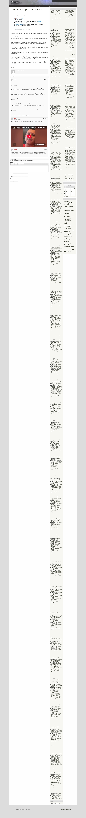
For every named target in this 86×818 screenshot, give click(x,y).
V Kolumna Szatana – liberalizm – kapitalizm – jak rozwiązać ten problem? (70, 96)
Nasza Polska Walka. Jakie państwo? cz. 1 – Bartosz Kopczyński (69, 80)
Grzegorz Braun (67, 215)
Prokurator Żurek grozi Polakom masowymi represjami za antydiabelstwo (70, 17)
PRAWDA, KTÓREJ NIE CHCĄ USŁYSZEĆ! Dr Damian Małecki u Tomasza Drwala (70, 11)
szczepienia (70, 243)
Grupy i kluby (40, 6)
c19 (68, 204)
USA (72, 250)
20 (66, 193)
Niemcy (65, 226)
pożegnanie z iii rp (68, 236)
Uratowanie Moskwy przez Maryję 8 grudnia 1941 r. (56, 234)
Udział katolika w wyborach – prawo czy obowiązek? (56, 11)
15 (69, 191)
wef (65, 251)
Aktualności (28, 12)
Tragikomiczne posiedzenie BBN (26, 9)
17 (72, 191)
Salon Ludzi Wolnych (67, 240)
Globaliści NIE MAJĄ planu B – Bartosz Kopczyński (55, 727)
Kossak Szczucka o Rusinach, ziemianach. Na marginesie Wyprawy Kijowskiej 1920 (69, 160)
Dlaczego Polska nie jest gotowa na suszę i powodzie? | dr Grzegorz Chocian (70, 91)
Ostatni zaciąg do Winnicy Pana (70, 128)
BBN (13, 67)
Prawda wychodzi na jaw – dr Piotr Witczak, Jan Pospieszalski (56, 326)
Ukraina (70, 248)
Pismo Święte (68, 233)
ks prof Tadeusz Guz (67, 219)
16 (71, 191)
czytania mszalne (69, 210)
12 (64, 191)
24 (72, 193)
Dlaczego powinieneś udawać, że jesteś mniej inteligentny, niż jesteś (70, 61)
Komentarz (11, 162)
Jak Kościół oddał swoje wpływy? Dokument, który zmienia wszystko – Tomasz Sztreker (70, 144)
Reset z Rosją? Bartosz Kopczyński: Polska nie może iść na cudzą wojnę (70, 157)
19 (64, 193)
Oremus (73, 230)
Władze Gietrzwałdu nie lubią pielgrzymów (55, 691)
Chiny (71, 204)
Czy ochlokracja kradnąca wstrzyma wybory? (56, 719)
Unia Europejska (67, 250)
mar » (67, 196)
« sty (64, 196)
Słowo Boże (67, 245)
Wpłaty (50, 6)
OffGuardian (67, 230)
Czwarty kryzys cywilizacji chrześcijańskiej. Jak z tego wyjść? (69, 77)
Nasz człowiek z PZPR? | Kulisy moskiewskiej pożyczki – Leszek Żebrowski (70, 55)
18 (74, 191)
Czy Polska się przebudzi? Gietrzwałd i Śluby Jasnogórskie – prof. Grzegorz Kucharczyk (70, 36)
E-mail (11, 176)
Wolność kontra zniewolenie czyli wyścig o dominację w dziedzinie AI (70, 124)
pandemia (66, 231)
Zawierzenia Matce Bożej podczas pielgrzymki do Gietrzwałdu (69, 172)
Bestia (65, 204)
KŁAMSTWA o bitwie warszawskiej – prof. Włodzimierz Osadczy (70, 132)
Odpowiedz (45, 79)
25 (74, 193)
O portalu (45, 6)
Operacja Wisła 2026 (68, 84)
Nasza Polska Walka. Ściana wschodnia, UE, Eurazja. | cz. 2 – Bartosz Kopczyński (70, 46)
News (28, 6)
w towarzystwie (67, 252)
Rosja (65, 238)
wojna (69, 251)
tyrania (72, 246)
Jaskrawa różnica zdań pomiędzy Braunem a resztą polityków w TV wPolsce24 (70, 50)
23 (71, 193)
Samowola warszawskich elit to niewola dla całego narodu (56, 267)
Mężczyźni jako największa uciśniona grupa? (56, 636)
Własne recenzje (33, 6)
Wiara (12, 6)
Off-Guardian (67, 228)
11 (74, 190)
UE (65, 248)
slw (65, 243)
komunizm (72, 216)
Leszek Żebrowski (67, 220)
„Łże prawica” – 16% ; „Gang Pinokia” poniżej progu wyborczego (69, 30)
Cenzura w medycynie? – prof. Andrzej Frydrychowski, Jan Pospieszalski (69, 179)
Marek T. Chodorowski (67, 224)
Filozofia (15, 6)
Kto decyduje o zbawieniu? (69, 118)
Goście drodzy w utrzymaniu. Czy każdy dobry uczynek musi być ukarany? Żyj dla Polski (70, 24)
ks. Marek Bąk (67, 218)
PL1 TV (65, 235)
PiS (69, 231)
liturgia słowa (68, 222)
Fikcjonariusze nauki (68, 130)
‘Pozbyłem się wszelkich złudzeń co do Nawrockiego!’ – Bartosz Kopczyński (70, 104)
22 (69, 193)
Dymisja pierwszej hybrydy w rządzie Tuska (55, 418)
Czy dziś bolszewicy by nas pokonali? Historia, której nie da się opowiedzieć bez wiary (70, 175)
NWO (68, 226)
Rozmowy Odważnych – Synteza (70, 101)
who (67, 251)
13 (66, 191)
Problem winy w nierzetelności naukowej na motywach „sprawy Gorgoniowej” (70, 33)
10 (72, 190)
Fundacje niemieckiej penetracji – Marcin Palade (56, 305)
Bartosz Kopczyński (68, 202)
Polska (70, 235)
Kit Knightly (67, 216)
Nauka (24, 6)
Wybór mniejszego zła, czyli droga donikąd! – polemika (56, 225)
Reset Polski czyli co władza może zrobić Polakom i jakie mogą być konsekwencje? (69, 70)
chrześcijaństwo (69, 206)
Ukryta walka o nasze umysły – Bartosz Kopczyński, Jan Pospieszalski (69, 14)
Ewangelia (67, 213)
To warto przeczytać (67, 246)
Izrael (72, 215)
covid (66, 209)
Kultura (20, 6)
